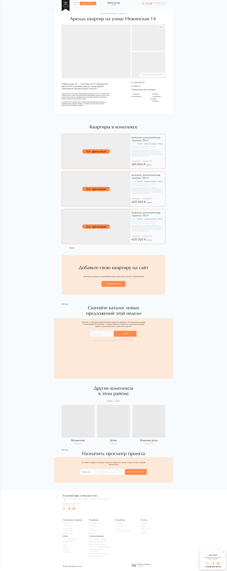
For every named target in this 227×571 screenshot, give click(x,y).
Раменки (66, 547)
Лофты (143, 525)
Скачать (125, 333)
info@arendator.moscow (71, 503)
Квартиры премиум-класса (98, 542)
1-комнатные (67, 523)
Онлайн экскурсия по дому (152, 75)
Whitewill (141, 566)
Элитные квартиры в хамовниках (100, 547)
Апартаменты (145, 528)
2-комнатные (67, 525)
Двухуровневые (68, 533)
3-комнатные (67, 528)
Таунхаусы (144, 531)
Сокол (65, 544)
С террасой (119, 523)
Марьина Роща (68, 542)
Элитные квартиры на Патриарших (96, 550)
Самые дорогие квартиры (97, 539)
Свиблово (92, 533)
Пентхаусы (144, 523)
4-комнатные (67, 531)
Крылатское (93, 531)
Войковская (67, 549)
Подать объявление (88, 3)
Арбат (91, 528)
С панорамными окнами (123, 531)
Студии (143, 533)
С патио (117, 528)
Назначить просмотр (136, 472)
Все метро (66, 552)
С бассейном (119, 525)
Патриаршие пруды (95, 523)
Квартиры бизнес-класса (97, 544)
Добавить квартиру (113, 284)
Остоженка (93, 525)
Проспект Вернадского (71, 539)
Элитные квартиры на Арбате (99, 553)
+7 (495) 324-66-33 (69, 505)
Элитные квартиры (95, 556)
